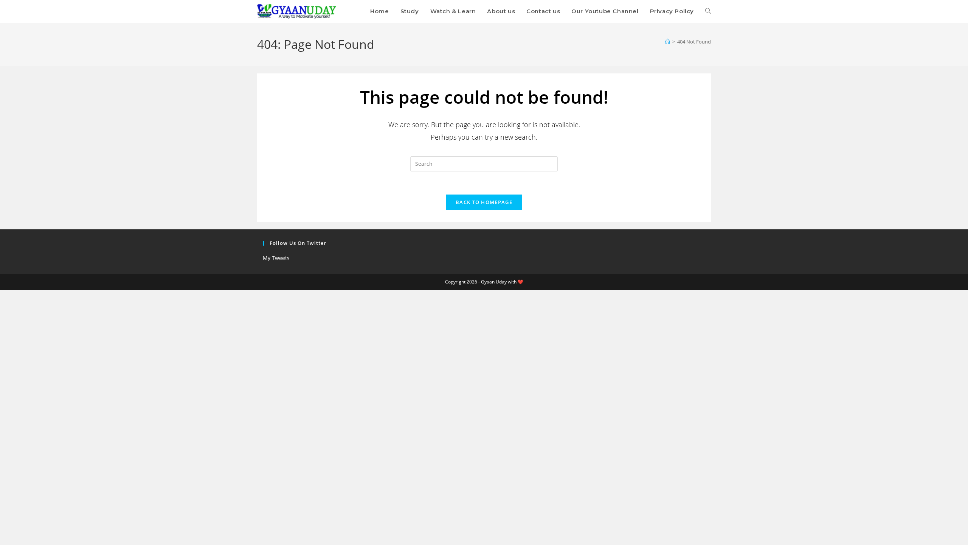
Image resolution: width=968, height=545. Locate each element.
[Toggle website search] (708, 11)
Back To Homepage (484, 202)
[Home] (667, 41)
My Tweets (276, 258)
